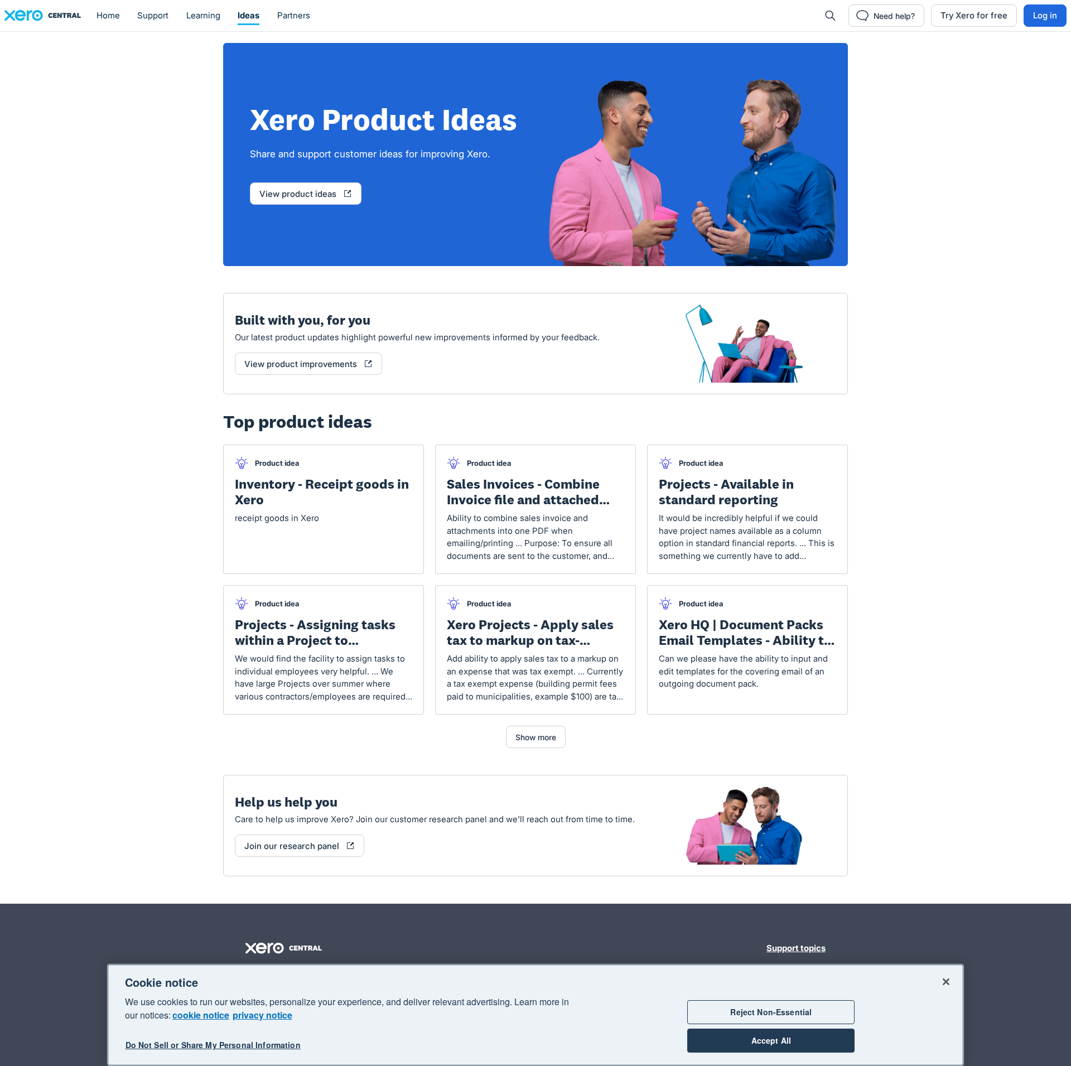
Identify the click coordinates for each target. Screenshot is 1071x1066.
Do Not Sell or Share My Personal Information (213, 1044)
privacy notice (262, 1015)
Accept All (771, 1040)
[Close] (946, 981)
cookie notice (200, 1015)
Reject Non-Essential (771, 1011)
